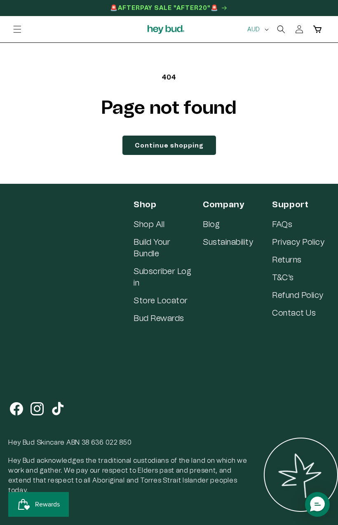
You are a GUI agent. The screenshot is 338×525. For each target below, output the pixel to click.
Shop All (149, 224)
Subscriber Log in (162, 277)
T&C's (283, 277)
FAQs (282, 224)
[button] (17, 29)
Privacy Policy (298, 242)
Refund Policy (298, 295)
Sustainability (228, 242)
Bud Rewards (159, 318)
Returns (287, 260)
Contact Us (294, 313)
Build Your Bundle (152, 247)
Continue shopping (169, 145)
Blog (211, 224)
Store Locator (161, 300)
